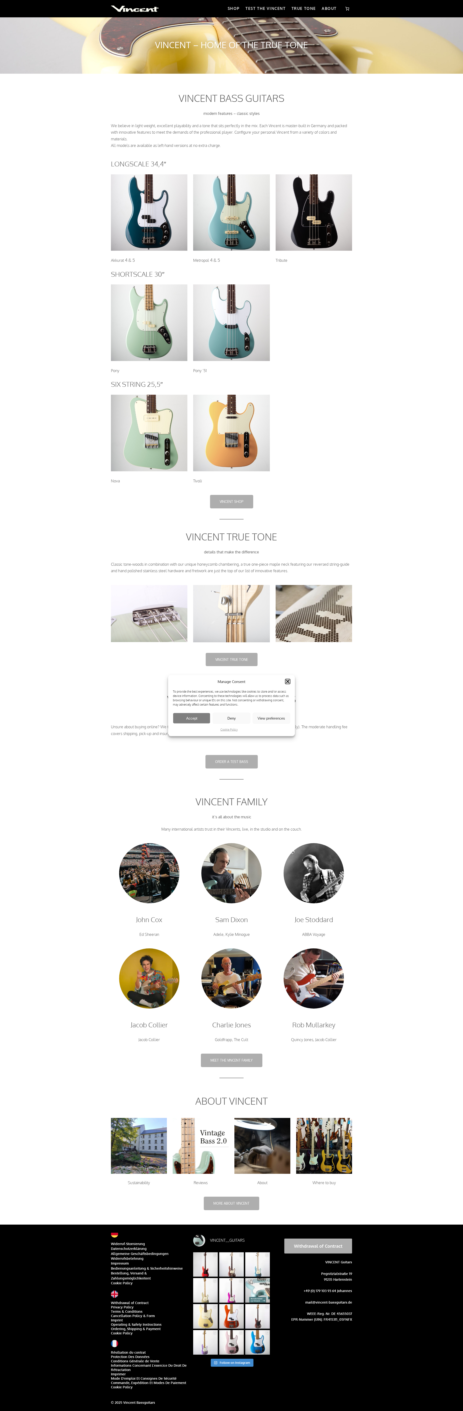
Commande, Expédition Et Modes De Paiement (148, 1383)
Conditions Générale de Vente (135, 1361)
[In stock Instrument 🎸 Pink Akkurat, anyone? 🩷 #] (231, 1342)
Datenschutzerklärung (129, 1249)
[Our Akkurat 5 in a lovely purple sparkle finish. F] (205, 1342)
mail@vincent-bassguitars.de (328, 1302)
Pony (115, 370)
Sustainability (139, 1182)
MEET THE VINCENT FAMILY (232, 1060)
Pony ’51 (200, 370)
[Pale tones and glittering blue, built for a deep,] (257, 1264)
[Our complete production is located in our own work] (231, 1316)
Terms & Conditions (127, 1311)
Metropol (201, 260)
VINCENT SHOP (232, 501)
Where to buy (324, 1182)
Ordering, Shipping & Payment (136, 1329)
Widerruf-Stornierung (128, 1244)
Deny (231, 718)
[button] (287, 681)
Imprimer (118, 1374)
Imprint (117, 1320)
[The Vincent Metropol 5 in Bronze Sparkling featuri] (231, 1264)
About (262, 1182)
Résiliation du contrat (128, 1352)
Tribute (281, 260)
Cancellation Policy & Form (133, 1316)
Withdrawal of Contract (130, 1303)
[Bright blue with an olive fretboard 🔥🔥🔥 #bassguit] (257, 1342)
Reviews (201, 1182)
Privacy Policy (122, 1307)
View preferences (271, 718)
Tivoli (197, 481)
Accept (191, 718)
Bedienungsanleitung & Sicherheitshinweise (147, 1268)
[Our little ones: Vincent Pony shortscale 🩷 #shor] (205, 1316)
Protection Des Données (130, 1357)
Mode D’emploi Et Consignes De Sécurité (144, 1378)
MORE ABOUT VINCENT (231, 1203)
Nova (115, 481)
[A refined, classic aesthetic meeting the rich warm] (205, 1290)
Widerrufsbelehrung (127, 1258)
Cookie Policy (229, 729)
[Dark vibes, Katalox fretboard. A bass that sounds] (257, 1316)
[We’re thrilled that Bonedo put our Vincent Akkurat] (257, 1290)
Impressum (120, 1263)
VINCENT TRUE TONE (231, 659)
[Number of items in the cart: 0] (347, 8)
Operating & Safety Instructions (136, 1324)
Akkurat (117, 260)
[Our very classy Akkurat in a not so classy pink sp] (231, 1290)
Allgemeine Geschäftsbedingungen (140, 1254)
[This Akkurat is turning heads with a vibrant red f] (205, 1264)
